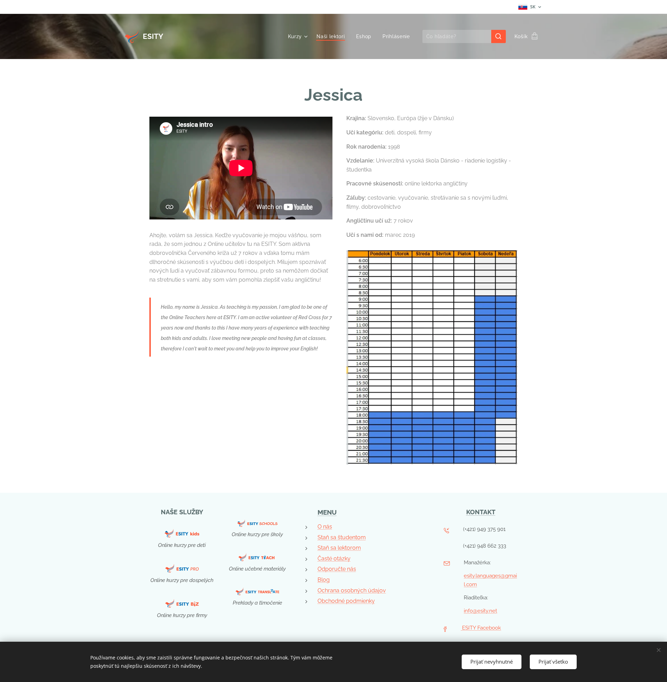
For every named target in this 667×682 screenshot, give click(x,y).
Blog (324, 579)
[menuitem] (298, 36)
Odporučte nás (337, 569)
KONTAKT (480, 512)
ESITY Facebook (481, 628)
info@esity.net (480, 611)
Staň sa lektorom (339, 547)
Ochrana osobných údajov (352, 590)
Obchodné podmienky (346, 601)
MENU (327, 512)
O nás (325, 526)
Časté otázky (334, 558)
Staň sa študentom (342, 537)
